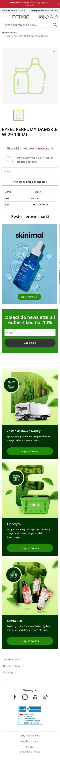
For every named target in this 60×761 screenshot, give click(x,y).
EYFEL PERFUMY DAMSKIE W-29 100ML (27, 35)
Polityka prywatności (30, 735)
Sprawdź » (30, 5)
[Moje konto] (51, 17)
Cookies (30, 747)
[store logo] (20, 17)
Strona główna (9, 32)
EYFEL (36, 191)
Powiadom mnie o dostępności (30, 181)
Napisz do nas (30, 451)
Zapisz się (30, 343)
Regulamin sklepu (30, 741)
